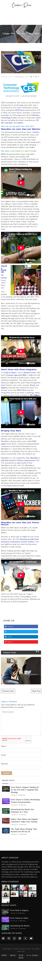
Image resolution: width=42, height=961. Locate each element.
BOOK (21, 958)
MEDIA (13, 955)
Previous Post (8, 691)
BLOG (21, 955)
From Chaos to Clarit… (19, 918)
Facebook (10, 626)
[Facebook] (3, 938)
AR (2, 123)
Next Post (36, 691)
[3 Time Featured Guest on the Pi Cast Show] (15, 888)
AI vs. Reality (32, 955)
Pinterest (9, 642)
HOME (4, 955)
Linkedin (9, 637)
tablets (20, 123)
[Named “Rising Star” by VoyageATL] (32, 894)
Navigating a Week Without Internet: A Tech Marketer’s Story (21, 670)
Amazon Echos (30, 372)
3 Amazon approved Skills (16, 375)
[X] (25, 938)
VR (37, 120)
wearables (8, 123)
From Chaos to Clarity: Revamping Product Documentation (25, 801)
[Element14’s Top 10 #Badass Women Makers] (6, 894)
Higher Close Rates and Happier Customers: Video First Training (24, 820)
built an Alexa (10, 372)
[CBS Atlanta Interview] (15, 894)
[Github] (8, 938)
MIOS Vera (19, 110)
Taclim (33, 311)
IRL (7, 323)
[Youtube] (31, 938)
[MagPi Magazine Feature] (23, 888)
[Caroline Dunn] (22, 5)
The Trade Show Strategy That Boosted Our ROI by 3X (24, 830)
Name (3, 746)
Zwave (32, 385)
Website (4, 764)
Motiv (3, 154)
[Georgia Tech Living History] (6, 900)
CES (2, 102)
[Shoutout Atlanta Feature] (6, 888)
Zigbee (4, 387)
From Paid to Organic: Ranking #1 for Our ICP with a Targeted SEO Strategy (25, 789)
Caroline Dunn (19, 76)
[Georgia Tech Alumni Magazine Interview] (32, 888)
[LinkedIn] (19, 938)
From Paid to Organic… (19, 910)
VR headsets (4, 277)
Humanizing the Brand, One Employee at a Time (22, 810)
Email (3, 755)
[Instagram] (14, 938)
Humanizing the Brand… (20, 926)
